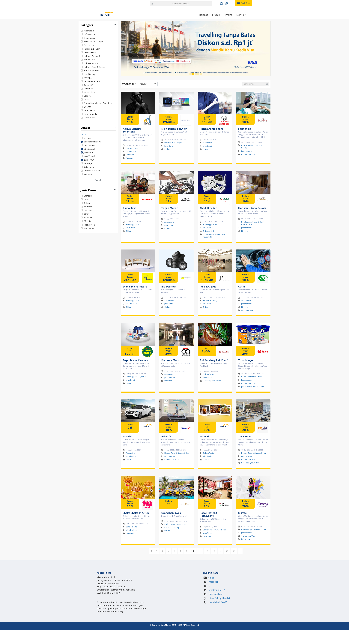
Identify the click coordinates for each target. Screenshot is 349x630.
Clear (84, 134)
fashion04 (130, 158)
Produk (216, 14)
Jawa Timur (89, 159)
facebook (213, 581)
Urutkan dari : (129, 83)
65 (234, 551)
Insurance (88, 206)
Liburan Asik (89, 88)
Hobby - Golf (89, 59)
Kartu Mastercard (92, 81)
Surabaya (88, 163)
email (211, 577)
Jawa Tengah (89, 156)
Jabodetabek (89, 148)
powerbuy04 (220, 234)
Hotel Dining (89, 74)
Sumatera (88, 174)
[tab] (98, 74)
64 (227, 551)
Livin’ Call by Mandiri (219, 598)
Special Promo (90, 224)
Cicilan (86, 199)
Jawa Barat (89, 152)
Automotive (89, 30)
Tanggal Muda (90, 113)
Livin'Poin (241, 14)
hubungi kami (215, 594)
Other (86, 99)
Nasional (87, 138)
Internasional (89, 145)
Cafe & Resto (90, 34)
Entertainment (90, 45)
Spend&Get (89, 228)
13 (214, 551)
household (207, 237)
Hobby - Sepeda (91, 63)
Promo (228, 14)
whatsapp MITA (216, 589)
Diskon (87, 203)
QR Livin (87, 106)
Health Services (90, 52)
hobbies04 (245, 463)
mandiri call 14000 (217, 602)
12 (207, 551)
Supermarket (89, 110)
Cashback (88, 195)
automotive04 (247, 310)
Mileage (87, 95)
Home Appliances (91, 70)
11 (199, 551)
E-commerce (89, 37)
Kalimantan (89, 167)
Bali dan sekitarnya (92, 141)
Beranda (203, 14)
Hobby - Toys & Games (94, 67)
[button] (221, 3)
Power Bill (88, 217)
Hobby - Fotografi (92, 56)
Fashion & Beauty (92, 48)
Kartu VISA (88, 84)
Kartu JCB (88, 77)
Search (98, 180)
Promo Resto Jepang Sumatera (98, 103)
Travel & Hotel (90, 117)
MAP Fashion (89, 92)
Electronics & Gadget (93, 41)
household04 (208, 234)
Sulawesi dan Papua (92, 170)
